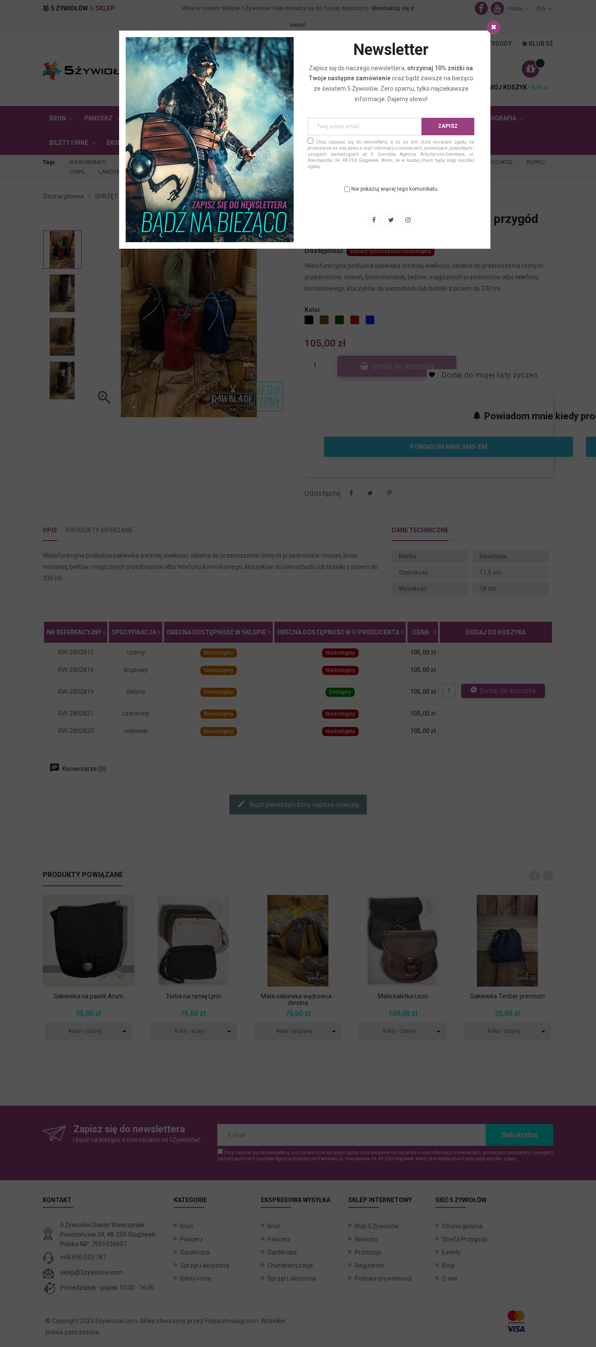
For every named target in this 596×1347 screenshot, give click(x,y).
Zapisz (448, 126)
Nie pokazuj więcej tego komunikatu (394, 189)
